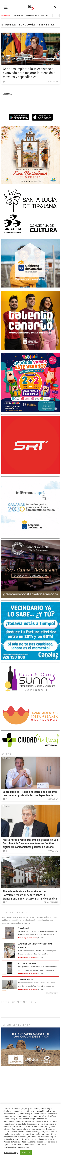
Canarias (53, 81)
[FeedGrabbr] (30, 993)
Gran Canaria (51, 902)
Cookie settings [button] (11, 1152)
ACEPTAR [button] (26, 1152)
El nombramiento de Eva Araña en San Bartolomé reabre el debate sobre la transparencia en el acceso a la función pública (30, 894)
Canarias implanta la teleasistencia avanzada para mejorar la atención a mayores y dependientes (29, 73)
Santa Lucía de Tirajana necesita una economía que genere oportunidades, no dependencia (30, 793)
